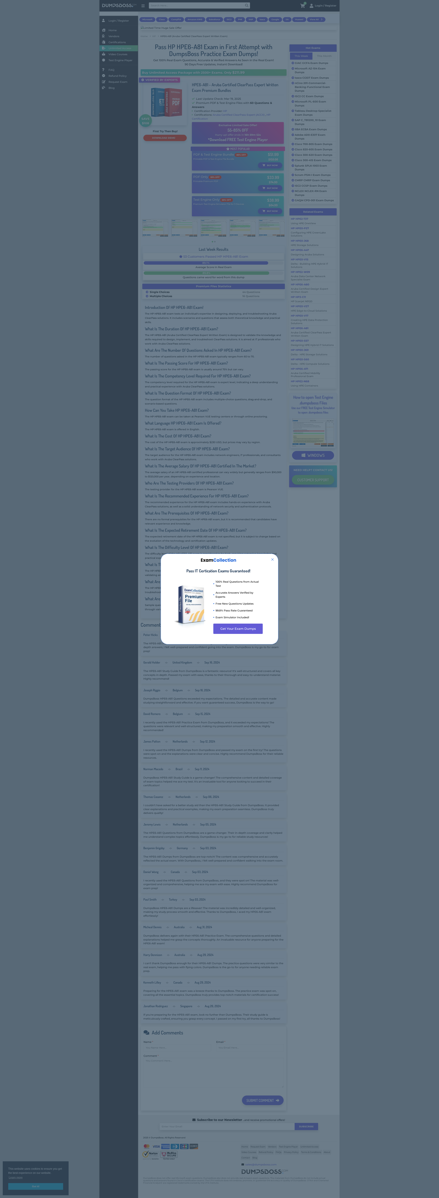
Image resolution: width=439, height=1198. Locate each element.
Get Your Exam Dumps (238, 629)
